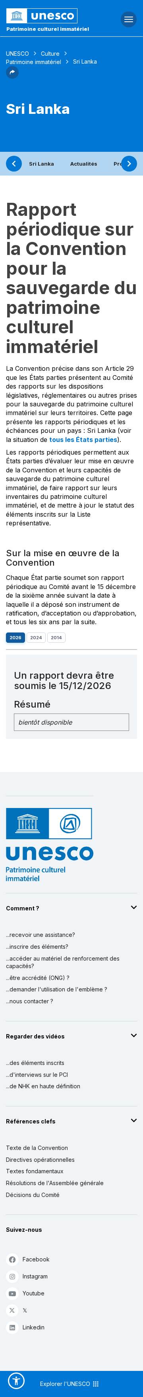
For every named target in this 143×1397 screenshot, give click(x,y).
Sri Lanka (41, 163)
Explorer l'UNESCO (66, 1383)
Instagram (35, 1276)
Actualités (83, 163)
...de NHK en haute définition (43, 1086)
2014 (56, 637)
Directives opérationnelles (40, 1159)
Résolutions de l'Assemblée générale (55, 1183)
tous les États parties (83, 440)
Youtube (33, 1293)
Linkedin (33, 1327)
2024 (36, 637)
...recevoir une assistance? (40, 934)
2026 (15, 637)
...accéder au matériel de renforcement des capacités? (63, 962)
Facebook (36, 1259)
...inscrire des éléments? (37, 946)
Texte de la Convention (37, 1147)
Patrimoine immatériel (33, 62)
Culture (50, 53)
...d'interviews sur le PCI (37, 1074)
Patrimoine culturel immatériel (47, 29)
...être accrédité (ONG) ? (38, 977)
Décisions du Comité (33, 1194)
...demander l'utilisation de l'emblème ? (56, 989)
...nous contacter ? (29, 1001)
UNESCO (17, 53)
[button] (12, 76)
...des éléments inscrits (35, 1062)
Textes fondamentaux (35, 1171)
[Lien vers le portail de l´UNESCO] (47, 15)
